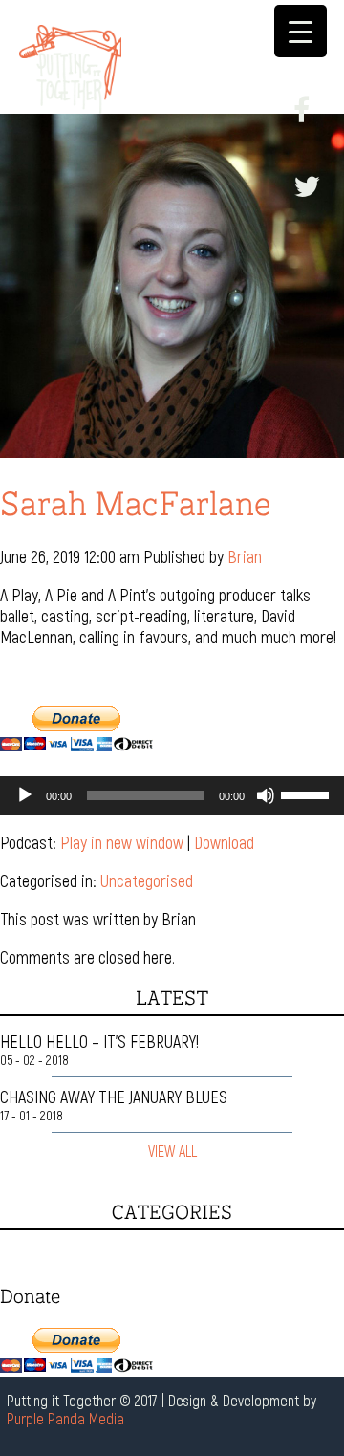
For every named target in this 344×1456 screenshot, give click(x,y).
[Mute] (265, 795)
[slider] (307, 793)
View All (172, 1150)
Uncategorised (146, 880)
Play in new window (121, 842)
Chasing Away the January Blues (113, 1096)
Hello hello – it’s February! (99, 1041)
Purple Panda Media (65, 1418)
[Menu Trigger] (300, 31)
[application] (172, 795)
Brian (244, 556)
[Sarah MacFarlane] (172, 447)
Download (224, 842)
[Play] (24, 795)
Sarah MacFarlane (135, 502)
